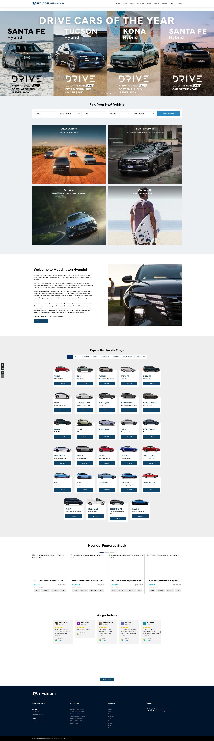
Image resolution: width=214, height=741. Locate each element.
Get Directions (107, 679)
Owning (164, 3)
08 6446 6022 (35, 721)
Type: (37, 113)
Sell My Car (140, 3)
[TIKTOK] (163, 710)
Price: (86, 113)
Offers (149, 3)
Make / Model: (64, 113)
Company (179, 3)
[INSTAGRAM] (158, 710)
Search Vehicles (168, 113)
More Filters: (138, 113)
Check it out (28, 57)
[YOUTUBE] (153, 710)
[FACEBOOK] (149, 710)
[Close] (2, 376)
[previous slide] (5, 53)
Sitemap (63, 738)
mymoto (55, 316)
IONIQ (125, 3)
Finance (156, 3)
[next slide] (208, 53)
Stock (132, 3)
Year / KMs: (113, 113)
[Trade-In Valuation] (2, 365)
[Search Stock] (2, 372)
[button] (52, 632)
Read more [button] (58, 635)
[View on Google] (56, 623)
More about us (41, 321)
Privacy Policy (56, 738)
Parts (171, 3)
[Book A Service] (2, 368)
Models (118, 3)
